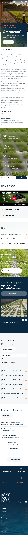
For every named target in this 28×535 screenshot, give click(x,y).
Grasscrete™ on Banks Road (9, 322)
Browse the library (7, 349)
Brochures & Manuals (8, 362)
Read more (4, 326)
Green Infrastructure (9, 25)
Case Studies (6, 355)
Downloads (5, 359)
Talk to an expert (14, 448)
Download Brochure (8, 49)
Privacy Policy (4, 531)
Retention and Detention (9, 27)
